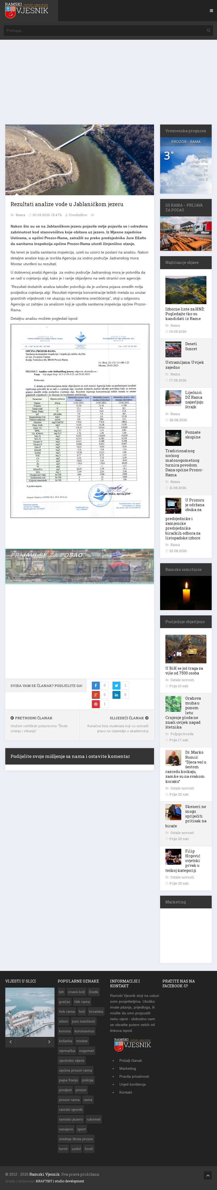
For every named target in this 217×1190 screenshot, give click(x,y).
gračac (64, 1002)
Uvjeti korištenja (132, 1084)
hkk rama (82, 1002)
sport (81, 1129)
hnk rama (67, 1011)
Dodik (93, 992)
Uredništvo (78, 214)
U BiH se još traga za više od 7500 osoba (184, 671)
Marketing (127, 1068)
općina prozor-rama (75, 1070)
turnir (63, 1149)
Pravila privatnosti (134, 1076)
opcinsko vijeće (71, 1060)
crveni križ (76, 992)
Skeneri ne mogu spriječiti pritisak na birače (185, 816)
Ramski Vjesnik (44, 1174)
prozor (81, 1090)
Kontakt (125, 1092)
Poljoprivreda (181, 733)
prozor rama (69, 1100)
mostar (82, 1041)
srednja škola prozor (76, 1139)
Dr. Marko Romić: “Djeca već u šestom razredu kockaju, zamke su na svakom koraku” (185, 767)
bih (61, 992)
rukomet (94, 1119)
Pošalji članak (130, 1060)
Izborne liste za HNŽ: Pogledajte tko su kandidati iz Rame (185, 314)
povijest (65, 1090)
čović (89, 1149)
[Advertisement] (108, 85)
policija (87, 1080)
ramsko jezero (71, 1119)
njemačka (67, 1051)
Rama (21, 214)
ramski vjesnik (71, 1109)
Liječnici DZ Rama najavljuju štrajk (194, 400)
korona (65, 1031)
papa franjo (68, 1080)
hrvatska (96, 1011)
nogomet (86, 1051)
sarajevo (66, 1129)
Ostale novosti (182, 679)
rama (88, 1100)
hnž (82, 1011)
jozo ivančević (83, 1021)
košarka (65, 1041)
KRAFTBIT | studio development (60, 1181)
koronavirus (84, 1031)
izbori (63, 1021)
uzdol (76, 1149)
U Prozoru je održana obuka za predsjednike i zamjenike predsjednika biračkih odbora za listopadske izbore (184, 519)
